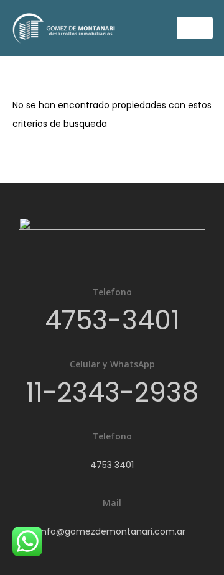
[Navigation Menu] (195, 28)
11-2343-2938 (112, 392)
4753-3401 (112, 320)
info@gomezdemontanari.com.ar (112, 531)
